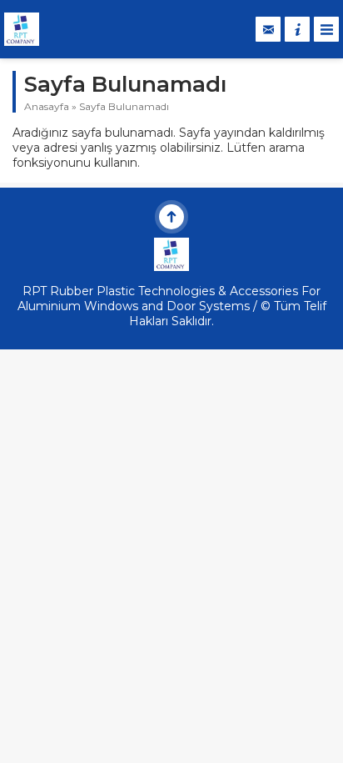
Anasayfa (46, 106)
